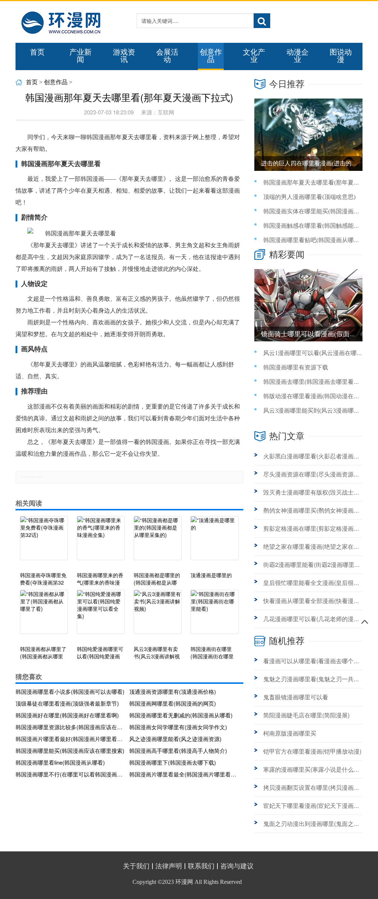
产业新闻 (80, 55)
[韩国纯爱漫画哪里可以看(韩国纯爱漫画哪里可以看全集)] (101, 615)
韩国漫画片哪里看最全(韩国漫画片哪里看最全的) (183, 774)
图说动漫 (341, 55)
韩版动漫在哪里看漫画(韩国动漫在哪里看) (318, 396)
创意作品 (211, 55)
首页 (37, 52)
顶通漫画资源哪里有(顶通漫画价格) (172, 691)
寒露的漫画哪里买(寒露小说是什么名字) (315, 769)
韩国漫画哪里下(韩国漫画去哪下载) (172, 762)
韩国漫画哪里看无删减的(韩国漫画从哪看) (181, 715)
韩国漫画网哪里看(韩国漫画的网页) (172, 703)
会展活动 (167, 55)
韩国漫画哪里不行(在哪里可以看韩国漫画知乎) (70, 774)
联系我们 (201, 866)
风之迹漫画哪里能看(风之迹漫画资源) (175, 739)
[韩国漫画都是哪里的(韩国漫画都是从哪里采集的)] (158, 542)
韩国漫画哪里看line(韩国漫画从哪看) (60, 762)
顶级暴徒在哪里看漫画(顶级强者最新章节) (67, 703)
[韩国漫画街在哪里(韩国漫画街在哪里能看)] (214, 615)
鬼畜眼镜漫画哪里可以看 (295, 697)
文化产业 (254, 55)
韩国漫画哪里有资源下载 (295, 367)
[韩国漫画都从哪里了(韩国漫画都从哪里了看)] (44, 615)
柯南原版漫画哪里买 (289, 733)
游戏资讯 (124, 55)
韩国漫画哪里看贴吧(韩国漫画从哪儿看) (315, 240)
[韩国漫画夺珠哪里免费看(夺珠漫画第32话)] (44, 542)
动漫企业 (297, 55)
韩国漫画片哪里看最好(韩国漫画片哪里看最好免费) (70, 739)
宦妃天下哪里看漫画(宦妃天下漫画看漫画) (318, 805)
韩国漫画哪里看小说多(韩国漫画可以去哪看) (70, 691)
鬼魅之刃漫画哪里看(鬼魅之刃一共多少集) (318, 679)
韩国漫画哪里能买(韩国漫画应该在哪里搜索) (70, 750)
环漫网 (184, 882)
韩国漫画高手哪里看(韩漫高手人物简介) (178, 750)
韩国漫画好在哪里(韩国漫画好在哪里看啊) (67, 715)
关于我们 (136, 866)
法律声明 (168, 866)
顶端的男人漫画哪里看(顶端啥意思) (309, 197)
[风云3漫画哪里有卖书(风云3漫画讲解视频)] (158, 615)
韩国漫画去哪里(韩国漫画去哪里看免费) (315, 382)
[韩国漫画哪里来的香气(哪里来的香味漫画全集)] (101, 542)
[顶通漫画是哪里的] (214, 542)
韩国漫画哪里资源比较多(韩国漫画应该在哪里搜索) (70, 727)
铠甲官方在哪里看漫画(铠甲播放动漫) (312, 751)
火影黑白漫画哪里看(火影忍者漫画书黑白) (318, 456)
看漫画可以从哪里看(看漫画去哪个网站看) (318, 661)
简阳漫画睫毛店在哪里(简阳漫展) (306, 715)
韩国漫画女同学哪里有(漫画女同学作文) (178, 727)
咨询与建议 (237, 866)
